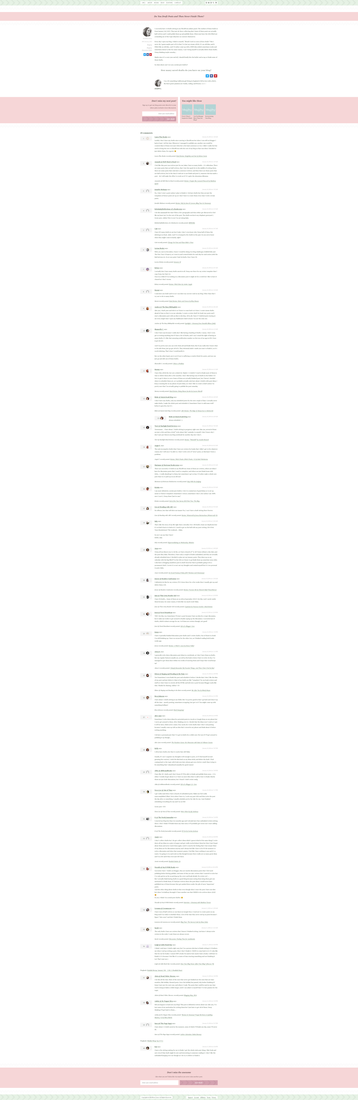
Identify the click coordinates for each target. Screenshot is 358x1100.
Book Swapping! (179, 710)
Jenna (157, 632)
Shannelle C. (159, 329)
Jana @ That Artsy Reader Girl (165, 596)
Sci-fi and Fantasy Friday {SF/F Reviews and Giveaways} (186, 573)
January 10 (177, 262)
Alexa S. (157, 652)
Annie (157, 837)
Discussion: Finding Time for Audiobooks (182, 939)
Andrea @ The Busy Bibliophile (166, 307)
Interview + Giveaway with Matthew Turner (197, 902)
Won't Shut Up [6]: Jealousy (189, 812)
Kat (156, 1047)
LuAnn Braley (159, 248)
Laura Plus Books (161, 137)
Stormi (157, 290)
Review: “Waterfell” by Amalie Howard (197, 440)
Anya (156, 548)
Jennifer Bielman (161, 189)
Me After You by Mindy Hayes (201, 690)
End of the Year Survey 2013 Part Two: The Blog (184, 501)
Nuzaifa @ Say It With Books (165, 867)
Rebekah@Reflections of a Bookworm (168, 209)
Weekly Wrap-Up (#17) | (155, 1041)
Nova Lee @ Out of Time (163, 790)
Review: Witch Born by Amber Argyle (180, 284)
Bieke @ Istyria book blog (164, 397)
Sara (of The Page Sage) (163, 1023)
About (149, 3)
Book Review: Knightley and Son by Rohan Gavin (191, 156)
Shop (162, 3)
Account (196, 1097)
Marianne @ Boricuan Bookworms (167, 465)
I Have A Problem (178, 364)
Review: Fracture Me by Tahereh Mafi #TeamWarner (200, 590)
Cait (156, 229)
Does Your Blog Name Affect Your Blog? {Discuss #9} (197, 964)
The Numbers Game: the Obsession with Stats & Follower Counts (192, 742)
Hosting (169, 3)
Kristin (157, 487)
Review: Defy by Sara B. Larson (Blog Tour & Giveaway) (193, 203)
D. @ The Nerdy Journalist (164, 817)
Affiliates (203, 1097)
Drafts (150, 50)
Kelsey (157, 268)
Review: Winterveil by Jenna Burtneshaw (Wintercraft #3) (199, 515)
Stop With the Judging (194, 481)
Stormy (157, 369)
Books (156, 3)
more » (203, 84)
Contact (178, 3)
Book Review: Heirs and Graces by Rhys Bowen (184, 301)
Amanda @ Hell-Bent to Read (165, 162)
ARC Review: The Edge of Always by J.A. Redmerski (197, 411)
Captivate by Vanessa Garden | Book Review (198, 607)
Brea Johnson (159, 696)
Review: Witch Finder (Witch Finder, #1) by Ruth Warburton (189, 459)
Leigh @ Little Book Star (163, 945)
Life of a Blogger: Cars (187, 626)
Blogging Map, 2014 (190, 995)
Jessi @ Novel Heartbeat (163, 612)
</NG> (144, 3)
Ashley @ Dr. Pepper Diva (164, 1001)
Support (190, 1097)
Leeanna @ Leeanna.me (163, 908)
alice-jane (158, 716)
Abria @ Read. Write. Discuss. (165, 976)
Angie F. (157, 446)
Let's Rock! (171, 119)
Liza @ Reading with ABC (164, 507)
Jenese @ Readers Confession (165, 579)
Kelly (156, 748)
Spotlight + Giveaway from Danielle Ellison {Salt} (200, 323)
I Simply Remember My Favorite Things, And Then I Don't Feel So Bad (192, 668)
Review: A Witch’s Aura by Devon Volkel (181, 646)
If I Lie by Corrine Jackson (190, 831)
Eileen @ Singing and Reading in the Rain (170, 674)
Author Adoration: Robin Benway (190, 1034)
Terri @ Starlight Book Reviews (166, 426)
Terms (209, 1097)
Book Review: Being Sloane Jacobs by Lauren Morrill (186, 391)
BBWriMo (192, 223)
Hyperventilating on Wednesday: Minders (181, 543)
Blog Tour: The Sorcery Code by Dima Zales (194, 922)
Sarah (157, 928)
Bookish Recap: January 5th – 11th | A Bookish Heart (164, 970)
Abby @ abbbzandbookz (163, 771)
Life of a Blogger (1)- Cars (188, 784)
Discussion (145, 50)
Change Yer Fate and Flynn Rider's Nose (180, 242)
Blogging (149, 44)
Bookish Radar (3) (174, 861)
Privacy (214, 1097)
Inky (156, 521)
